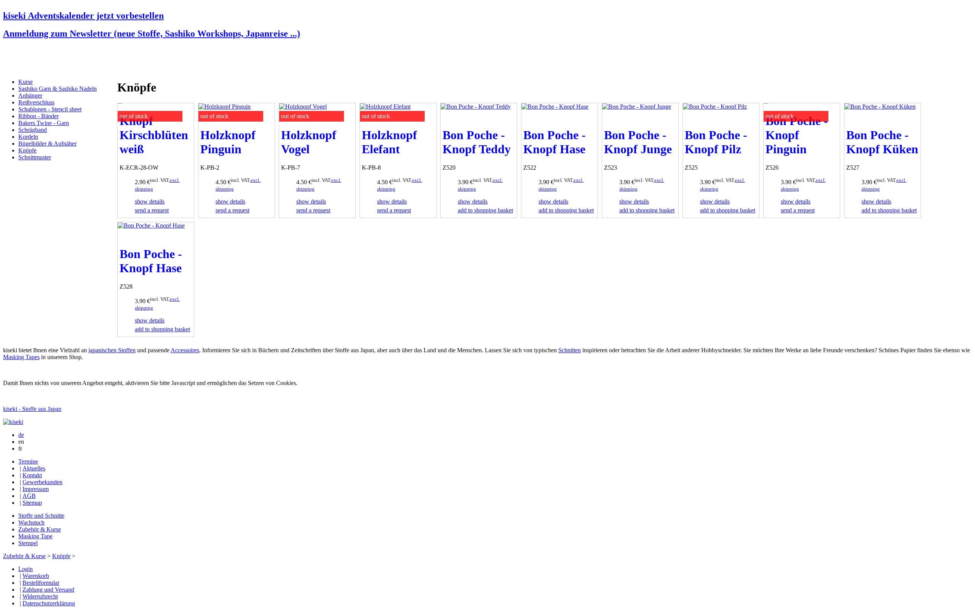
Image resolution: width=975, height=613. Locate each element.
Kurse (25, 82)
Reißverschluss (36, 102)
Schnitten (569, 350)
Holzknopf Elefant (389, 142)
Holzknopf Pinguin (228, 142)
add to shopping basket (485, 210)
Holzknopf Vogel (308, 142)
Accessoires (185, 350)
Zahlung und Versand (48, 589)
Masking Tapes (21, 357)
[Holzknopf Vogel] (303, 106)
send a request (152, 210)
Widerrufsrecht (40, 596)
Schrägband (32, 130)
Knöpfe (27, 150)
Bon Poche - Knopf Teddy (477, 142)
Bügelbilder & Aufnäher (47, 143)
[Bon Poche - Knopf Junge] (636, 106)
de (21, 435)
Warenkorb (35, 576)
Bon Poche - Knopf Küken (882, 142)
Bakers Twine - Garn (43, 123)
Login (25, 569)
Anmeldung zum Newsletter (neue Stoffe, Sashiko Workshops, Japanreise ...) (151, 34)
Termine (28, 461)
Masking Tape (35, 536)
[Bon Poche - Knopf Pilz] (715, 106)
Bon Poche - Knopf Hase (554, 142)
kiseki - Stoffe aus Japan (32, 409)
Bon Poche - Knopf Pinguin (797, 135)
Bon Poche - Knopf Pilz (716, 142)
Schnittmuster (34, 157)
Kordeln (28, 136)
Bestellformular (40, 582)
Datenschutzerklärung (48, 603)
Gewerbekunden (42, 482)
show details (150, 201)
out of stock (134, 116)
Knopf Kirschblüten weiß (154, 135)
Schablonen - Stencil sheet (50, 109)
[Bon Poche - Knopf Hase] (554, 106)
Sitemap (32, 502)
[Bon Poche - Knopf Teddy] (476, 106)
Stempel (28, 543)
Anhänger (30, 95)
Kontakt (32, 475)
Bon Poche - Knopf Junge (638, 142)
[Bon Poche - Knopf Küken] (880, 106)
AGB (29, 496)
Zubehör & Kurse (39, 529)
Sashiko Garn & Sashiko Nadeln (57, 88)
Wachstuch (31, 522)
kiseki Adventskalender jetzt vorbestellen (83, 16)
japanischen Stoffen (112, 350)
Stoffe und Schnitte (41, 515)
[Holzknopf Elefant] (385, 106)
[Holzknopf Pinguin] (224, 106)
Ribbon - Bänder (38, 116)
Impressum (35, 489)
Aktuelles (33, 468)
